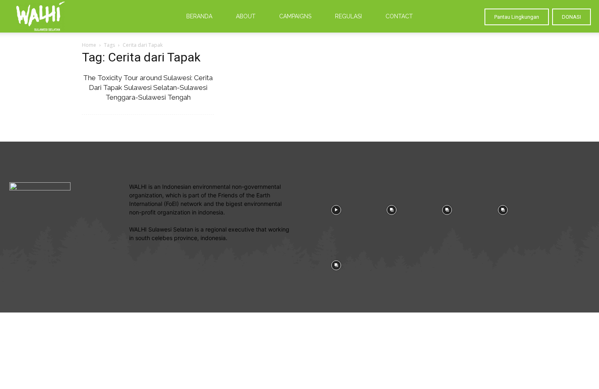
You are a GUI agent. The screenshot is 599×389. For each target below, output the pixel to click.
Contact (399, 16)
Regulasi (348, 16)
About (245, 16)
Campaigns (295, 16)
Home (89, 45)
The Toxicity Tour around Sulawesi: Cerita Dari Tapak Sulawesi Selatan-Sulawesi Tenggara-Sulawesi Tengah (148, 87)
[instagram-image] (336, 209)
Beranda (199, 16)
